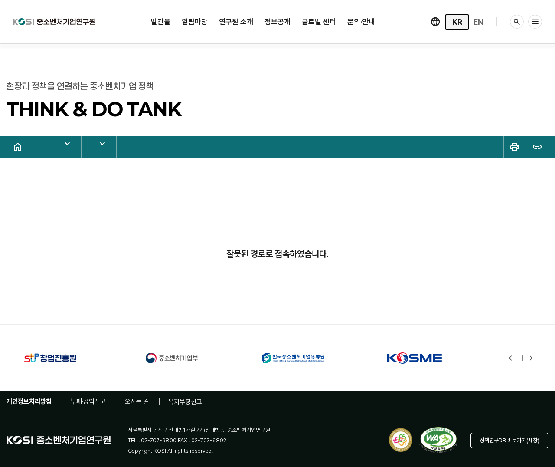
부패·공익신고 (88, 401)
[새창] (67, 358)
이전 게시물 (510, 358)
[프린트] (514, 147)
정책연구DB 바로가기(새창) (509, 440)
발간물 (160, 21)
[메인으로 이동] (18, 146)
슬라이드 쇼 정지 (521, 358)
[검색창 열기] (517, 22)
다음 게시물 (531, 358)
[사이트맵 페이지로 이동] (535, 22)
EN (478, 21)
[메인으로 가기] (54, 20)
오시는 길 (137, 401)
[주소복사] (537, 147)
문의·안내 (361, 21)
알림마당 (195, 21)
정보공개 (277, 21)
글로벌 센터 (319, 21)
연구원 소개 (236, 21)
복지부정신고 (185, 402)
